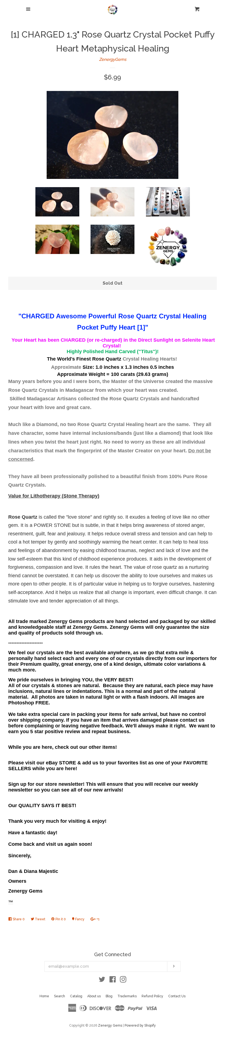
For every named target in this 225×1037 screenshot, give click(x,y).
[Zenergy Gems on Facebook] (112, 980)
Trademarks (127, 996)
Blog (109, 996)
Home (44, 996)
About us (94, 996)
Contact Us (176, 996)
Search (59, 996)
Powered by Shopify (140, 1025)
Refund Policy (152, 996)
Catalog (76, 996)
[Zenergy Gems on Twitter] (102, 980)
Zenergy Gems (110, 1025)
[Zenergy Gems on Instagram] (123, 980)
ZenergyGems (112, 59)
